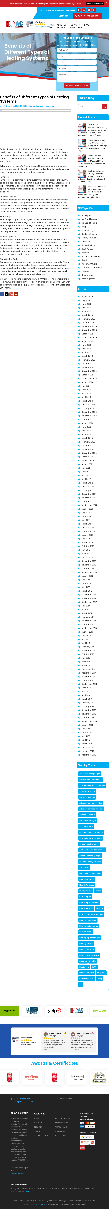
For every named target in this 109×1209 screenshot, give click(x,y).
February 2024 (88, 404)
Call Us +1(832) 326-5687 (88, 16)
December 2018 (89, 561)
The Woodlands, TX (28, 1188)
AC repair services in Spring (91, 809)
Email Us (65, 15)
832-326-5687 (67, 1098)
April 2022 (86, 479)
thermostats (87, 275)
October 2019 (88, 546)
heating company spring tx (91, 914)
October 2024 (88, 374)
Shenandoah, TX (17, 1191)
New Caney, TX (78, 1188)
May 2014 (86, 691)
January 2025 (88, 363)
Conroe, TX (55, 1188)
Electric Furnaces (86, 885)
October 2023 (88, 419)
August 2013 (87, 725)
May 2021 (86, 520)
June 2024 (86, 389)
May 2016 (86, 639)
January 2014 (88, 706)
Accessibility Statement (75, 1204)
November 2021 (89, 497)
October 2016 (88, 624)
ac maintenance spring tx (90, 779)
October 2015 (88, 654)
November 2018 (89, 564)
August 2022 (87, 464)
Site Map (49, 1204)
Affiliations (60, 1131)
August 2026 (87, 296)
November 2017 (89, 598)
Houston (83, 961)
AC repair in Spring (87, 791)
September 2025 (90, 337)
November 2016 (89, 620)
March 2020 (87, 542)
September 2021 (89, 505)
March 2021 (87, 523)
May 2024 (86, 393)
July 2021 (86, 512)
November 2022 (89, 453)
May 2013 (86, 736)
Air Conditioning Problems (90, 838)
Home (51, 25)
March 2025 (87, 356)
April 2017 (86, 609)
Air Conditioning (89, 219)
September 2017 (89, 602)
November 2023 (89, 415)
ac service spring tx (87, 820)
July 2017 (86, 605)
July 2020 (86, 538)
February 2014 (88, 702)
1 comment (50, 106)
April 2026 (86, 311)
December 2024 (89, 367)
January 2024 (88, 408)
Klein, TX (89, 1188)
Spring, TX (15, 1188)
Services (75, 25)
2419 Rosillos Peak (22, 1098)
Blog (86, 25)
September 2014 (89, 684)
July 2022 (86, 468)
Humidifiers (84, 967)
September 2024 (90, 378)
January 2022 (88, 490)
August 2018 (87, 576)
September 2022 (89, 460)
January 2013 (88, 751)
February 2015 (88, 669)
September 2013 (89, 721)
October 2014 (88, 680)
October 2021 (88, 501)
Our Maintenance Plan (92, 267)
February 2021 (88, 527)
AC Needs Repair (86, 785)
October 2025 (88, 333)
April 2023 (86, 434)
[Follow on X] (84, 10)
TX (80, 984)
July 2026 (86, 300)
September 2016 (89, 628)
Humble (92, 961)
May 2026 (86, 307)
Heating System (86, 943)
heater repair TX (86, 908)
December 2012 (89, 754)
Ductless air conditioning (90, 873)
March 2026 (87, 315)
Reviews (85, 271)
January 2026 (88, 322)
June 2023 (86, 427)
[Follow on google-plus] (11, 294)
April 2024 (86, 397)
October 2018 (88, 568)
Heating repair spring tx (89, 937)
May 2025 (86, 348)
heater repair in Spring (89, 902)
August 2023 (87, 423)
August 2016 (87, 632)
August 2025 (88, 341)
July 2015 (86, 658)
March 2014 (87, 699)
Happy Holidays (89, 245)
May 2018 (86, 587)
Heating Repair (85, 932)
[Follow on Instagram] (94, 10)
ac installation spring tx (89, 774)
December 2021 (89, 494)
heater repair (85, 896)
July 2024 (86, 386)
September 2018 (89, 572)
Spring (99, 978)
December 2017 (89, 594)
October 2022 (88, 456)
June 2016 (86, 635)
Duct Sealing (87, 230)
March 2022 (87, 482)
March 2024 (87, 401)
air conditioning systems (90, 861)
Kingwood (101, 973)
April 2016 (86, 643)
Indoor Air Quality (90, 264)
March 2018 (87, 591)
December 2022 (89, 449)
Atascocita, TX (44, 1188)
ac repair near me (87, 797)
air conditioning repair (89, 844)
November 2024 (89, 371)
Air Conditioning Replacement (92, 850)
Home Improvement (91, 256)
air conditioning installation (91, 832)
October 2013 (88, 717)
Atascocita (84, 867)
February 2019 (88, 557)
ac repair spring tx (87, 815)
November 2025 (89, 330)
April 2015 (86, 661)
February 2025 (88, 360)
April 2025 (86, 352)
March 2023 (87, 438)
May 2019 (86, 550)
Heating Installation (87, 920)
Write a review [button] (26, 1044)
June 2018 (86, 583)
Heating (85, 252)
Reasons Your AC (86, 978)
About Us (61, 25)
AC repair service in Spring (90, 803)
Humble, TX (66, 1188)
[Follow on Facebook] (79, 10)
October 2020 (88, 531)
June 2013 (86, 732)
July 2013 (86, 728)
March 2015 (87, 665)
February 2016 (88, 646)
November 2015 (89, 650)
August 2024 (88, 382)
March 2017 (87, 613)
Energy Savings (36, 106)
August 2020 (87, 535)
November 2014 (89, 676)
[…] (12, 1163)
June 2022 (86, 471)
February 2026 (88, 319)
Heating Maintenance (88, 926)
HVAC (84, 260)
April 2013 (86, 740)
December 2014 (89, 673)
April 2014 (86, 695)
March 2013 (87, 743)
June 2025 (86, 345)
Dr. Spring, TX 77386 (23, 1101)
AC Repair (86, 215)
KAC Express (9, 106)
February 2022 (88, 486)
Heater (98, 891)
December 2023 (89, 412)
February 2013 (88, 747)
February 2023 (88, 442)
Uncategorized (88, 278)
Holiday (95, 955)
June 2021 (86, 516)
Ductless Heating (90, 234)
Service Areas (56, 27)
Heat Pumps (87, 249)
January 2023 (88, 445)
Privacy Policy (59, 1204)
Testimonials (61, 1127)
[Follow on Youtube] (89, 10)
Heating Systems (86, 949)
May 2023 (86, 430)
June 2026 (86, 304)
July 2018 (86, 579)
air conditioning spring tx (90, 856)
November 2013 (89, 713)
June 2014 (86, 687)
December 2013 (89, 710)
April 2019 (86, 553)
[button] (38, 24)
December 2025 (89, 326)
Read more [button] (48, 1049)
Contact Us (74, 27)
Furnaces (86, 241)
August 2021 (87, 509)
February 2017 (88, 617)
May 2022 (86, 475)
